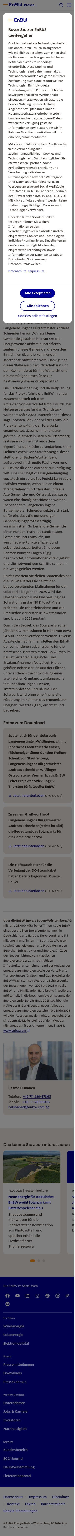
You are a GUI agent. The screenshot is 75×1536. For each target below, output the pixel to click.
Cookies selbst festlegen (37, 316)
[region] (37, 768)
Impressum (36, 271)
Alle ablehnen (37, 306)
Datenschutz (17, 271)
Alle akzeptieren (38, 293)
